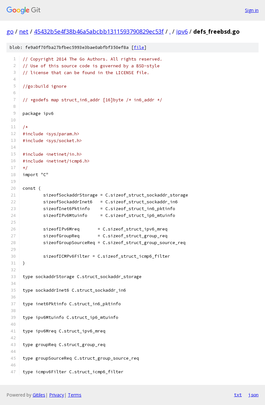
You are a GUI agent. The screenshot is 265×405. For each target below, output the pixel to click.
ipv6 (182, 31)
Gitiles (39, 395)
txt (238, 395)
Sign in (252, 10)
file (139, 47)
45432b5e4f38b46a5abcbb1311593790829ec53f (99, 31)
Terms (74, 395)
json (253, 395)
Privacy (56, 395)
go (10, 31)
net (23, 31)
